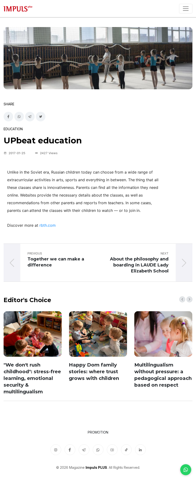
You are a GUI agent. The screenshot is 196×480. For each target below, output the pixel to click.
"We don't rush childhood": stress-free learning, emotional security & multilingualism (32, 378)
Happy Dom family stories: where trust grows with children (94, 371)
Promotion (98, 432)
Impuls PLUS (96, 467)
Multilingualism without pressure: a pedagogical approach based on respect (163, 375)
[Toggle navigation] (185, 8)
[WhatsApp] (185, 469)
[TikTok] (126, 449)
